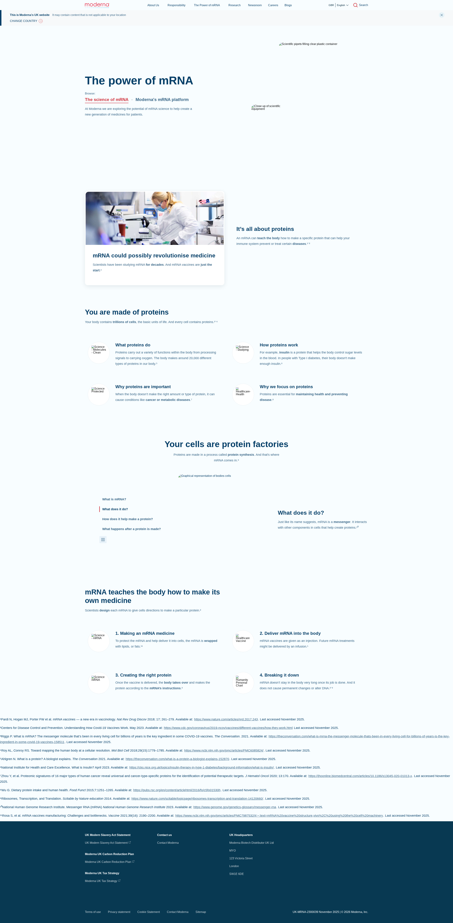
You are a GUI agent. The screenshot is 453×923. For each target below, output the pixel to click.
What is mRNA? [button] (114, 499)
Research (234, 5)
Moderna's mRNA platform (162, 99)
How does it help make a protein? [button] (127, 519)
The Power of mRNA (207, 5)
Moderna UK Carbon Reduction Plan (108, 861)
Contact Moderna (168, 842)
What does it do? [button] (115, 509)
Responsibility (176, 5)
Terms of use (93, 911)
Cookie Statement (148, 911)
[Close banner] (442, 15)
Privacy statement (119, 911)
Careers (273, 5)
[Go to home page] (97, 5)
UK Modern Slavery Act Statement (106, 842)
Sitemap (201, 911)
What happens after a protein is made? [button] (131, 529)
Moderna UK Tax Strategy (101, 880)
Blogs (288, 5)
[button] (103, 539)
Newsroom (255, 5)
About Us (153, 5)
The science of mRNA (106, 99)
